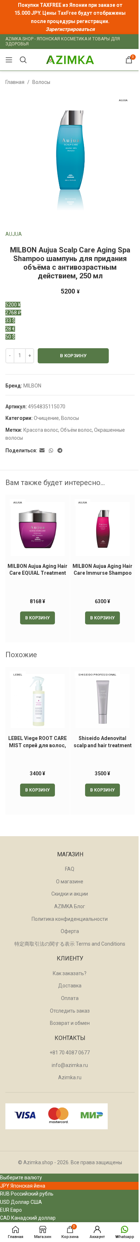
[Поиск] (23, 60)
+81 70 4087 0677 (70, 1052)
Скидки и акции (69, 894)
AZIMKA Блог (69, 906)
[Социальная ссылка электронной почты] (42, 451)
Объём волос (76, 430)
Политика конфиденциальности (70, 919)
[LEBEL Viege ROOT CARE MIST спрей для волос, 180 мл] (37, 701)
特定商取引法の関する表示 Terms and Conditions (69, 944)
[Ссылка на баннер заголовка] (70, 17)
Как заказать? (70, 973)
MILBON (32, 386)
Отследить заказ (70, 1011)
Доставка (69, 985)
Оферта (70, 931)
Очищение (46, 418)
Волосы (41, 82)
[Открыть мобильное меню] (9, 60)
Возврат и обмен (70, 1023)
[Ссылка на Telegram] (60, 451)
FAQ (69, 869)
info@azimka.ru (70, 1065)
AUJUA (13, 234)
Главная (14, 82)
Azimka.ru (69, 1077)
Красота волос (40, 430)
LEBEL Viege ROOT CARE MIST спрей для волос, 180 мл (37, 745)
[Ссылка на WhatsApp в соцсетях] (51, 451)
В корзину (73, 355)
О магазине (69, 881)
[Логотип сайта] (70, 59)
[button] (37, 617)
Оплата (70, 998)
